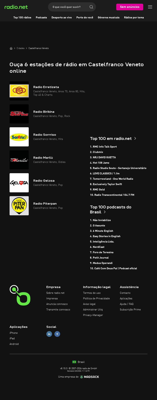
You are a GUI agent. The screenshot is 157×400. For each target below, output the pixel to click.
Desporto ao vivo (62, 17)
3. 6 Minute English (101, 231)
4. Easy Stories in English (105, 236)
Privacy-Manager (93, 315)
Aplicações (126, 298)
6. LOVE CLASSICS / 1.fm (104, 173)
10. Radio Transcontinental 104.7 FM (112, 195)
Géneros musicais (108, 17)
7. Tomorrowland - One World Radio (111, 179)
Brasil (81, 362)
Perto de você (84, 17)
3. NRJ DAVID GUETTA (103, 157)
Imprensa (52, 298)
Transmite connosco (58, 309)
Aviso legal (89, 304)
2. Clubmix (96, 152)
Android (14, 344)
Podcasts (41, 17)
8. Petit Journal (99, 257)
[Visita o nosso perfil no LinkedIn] (49, 334)
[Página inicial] (11, 48)
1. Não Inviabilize (100, 220)
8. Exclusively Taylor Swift (106, 184)
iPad (12, 338)
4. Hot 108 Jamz (99, 163)
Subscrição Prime (130, 309)
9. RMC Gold (97, 189)
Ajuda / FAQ (126, 304)
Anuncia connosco (57, 304)
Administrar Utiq (93, 309)
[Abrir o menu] (150, 7)
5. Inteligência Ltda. (102, 241)
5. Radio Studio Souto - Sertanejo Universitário (118, 168)
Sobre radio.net (55, 293)
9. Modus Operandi (101, 263)
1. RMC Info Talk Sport (103, 146)
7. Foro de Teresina (101, 252)
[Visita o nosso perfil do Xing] (57, 334)
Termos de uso (92, 293)
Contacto (125, 293)
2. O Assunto (97, 225)
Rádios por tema (134, 17)
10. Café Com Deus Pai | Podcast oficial (113, 268)
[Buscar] (91, 7)
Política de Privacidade (96, 298)
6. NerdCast (97, 247)
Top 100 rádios (22, 17)
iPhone (14, 333)
